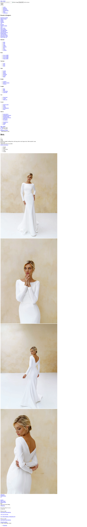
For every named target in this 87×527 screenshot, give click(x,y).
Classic (4, 70)
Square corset (5, 104)
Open (4, 105)
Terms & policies (4, 522)
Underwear (5, 12)
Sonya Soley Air (4, 37)
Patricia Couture (4, 25)
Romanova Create (4, 36)
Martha (2, 20)
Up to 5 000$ (5, 57)
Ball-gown (5, 9)
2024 (4, 65)
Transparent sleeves (7, 117)
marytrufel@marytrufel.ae (6, 512)
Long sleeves (5, 114)
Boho (4, 76)
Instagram (5, 525)
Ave (1, 23)
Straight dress (5, 10)
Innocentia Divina (4, 32)
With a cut (5, 99)
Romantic (5, 74)
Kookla (2, 21)
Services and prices (4, 144)
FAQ (4, 124)
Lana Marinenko (4, 30)
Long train (5, 92)
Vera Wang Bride (4, 34)
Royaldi (2, 24)
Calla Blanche (3, 31)
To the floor (5, 91)
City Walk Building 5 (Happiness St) (8, 516)
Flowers (4, 83)
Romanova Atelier (4, 17)
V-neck (4, 98)
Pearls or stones (6, 82)
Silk (4, 47)
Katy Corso (3, 28)
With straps (5, 118)
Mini (4, 88)
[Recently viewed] (2, 129)
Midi (4, 90)
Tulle (4, 43)
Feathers (4, 81)
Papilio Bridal (3, 33)
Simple (4, 73)
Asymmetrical (6, 108)
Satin (4, 42)
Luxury (4, 75)
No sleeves (5, 119)
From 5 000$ (5, 58)
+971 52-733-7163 (4, 514)
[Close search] (2, 4)
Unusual (4, 50)
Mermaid (5, 8)
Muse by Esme (3, 18)
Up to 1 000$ (5, 55)
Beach (4, 72)
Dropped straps (6, 116)
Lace (4, 44)
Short (4, 11)
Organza (4, 46)
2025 (4, 64)
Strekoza (2, 22)
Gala (1, 26)
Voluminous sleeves (7, 115)
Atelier (4, 123)
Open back (5, 97)
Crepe (4, 49)
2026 (4, 63)
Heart (4, 109)
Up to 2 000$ (5, 56)
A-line (4, 7)
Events (5, 122)
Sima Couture (3, 29)
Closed (4, 106)
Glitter (4, 45)
